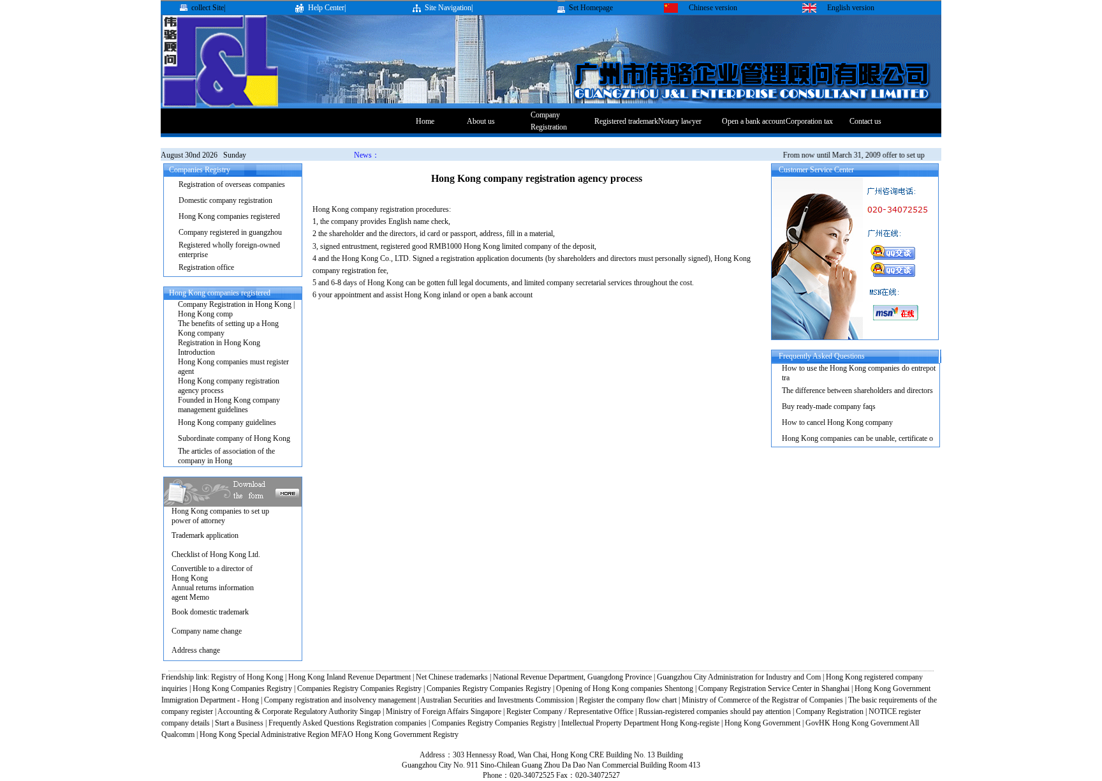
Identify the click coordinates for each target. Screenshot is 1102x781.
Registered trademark (626, 121)
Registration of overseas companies (232, 184)
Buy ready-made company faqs (829, 406)
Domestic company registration (225, 200)
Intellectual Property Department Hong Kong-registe (640, 722)
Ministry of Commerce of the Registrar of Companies (762, 699)
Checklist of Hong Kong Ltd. (216, 554)
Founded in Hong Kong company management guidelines (229, 405)
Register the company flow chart (628, 699)
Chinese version (713, 7)
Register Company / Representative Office (569, 711)
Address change (196, 650)
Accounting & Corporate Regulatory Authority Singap (299, 711)
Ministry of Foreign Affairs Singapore (443, 711)
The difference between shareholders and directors (857, 390)
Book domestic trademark (210, 611)
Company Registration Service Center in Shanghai (773, 688)
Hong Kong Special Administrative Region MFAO (276, 734)
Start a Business (239, 722)
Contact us (865, 121)
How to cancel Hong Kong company (837, 422)
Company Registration (829, 711)
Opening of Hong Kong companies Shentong (624, 688)
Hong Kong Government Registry (407, 734)
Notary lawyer (680, 121)
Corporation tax (809, 121)
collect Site (207, 7)
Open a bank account (753, 121)
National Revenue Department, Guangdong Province (572, 677)
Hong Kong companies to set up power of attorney (220, 516)
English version (850, 7)
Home (425, 121)
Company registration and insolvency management (340, 699)
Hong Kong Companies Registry (242, 688)
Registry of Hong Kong (247, 677)
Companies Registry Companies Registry (359, 688)
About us (481, 121)
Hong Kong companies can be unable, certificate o (857, 438)
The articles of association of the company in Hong (226, 456)
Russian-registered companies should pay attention (715, 711)
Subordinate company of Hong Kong (234, 438)
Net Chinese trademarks (452, 677)
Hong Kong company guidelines (227, 422)
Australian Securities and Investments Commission (498, 699)
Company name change (207, 631)
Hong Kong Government (762, 722)
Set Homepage (591, 7)
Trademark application (205, 535)
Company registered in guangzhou (230, 232)
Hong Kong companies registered (229, 216)
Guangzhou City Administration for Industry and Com (739, 677)
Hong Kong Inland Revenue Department (349, 677)
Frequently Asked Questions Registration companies (348, 722)
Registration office (206, 267)
